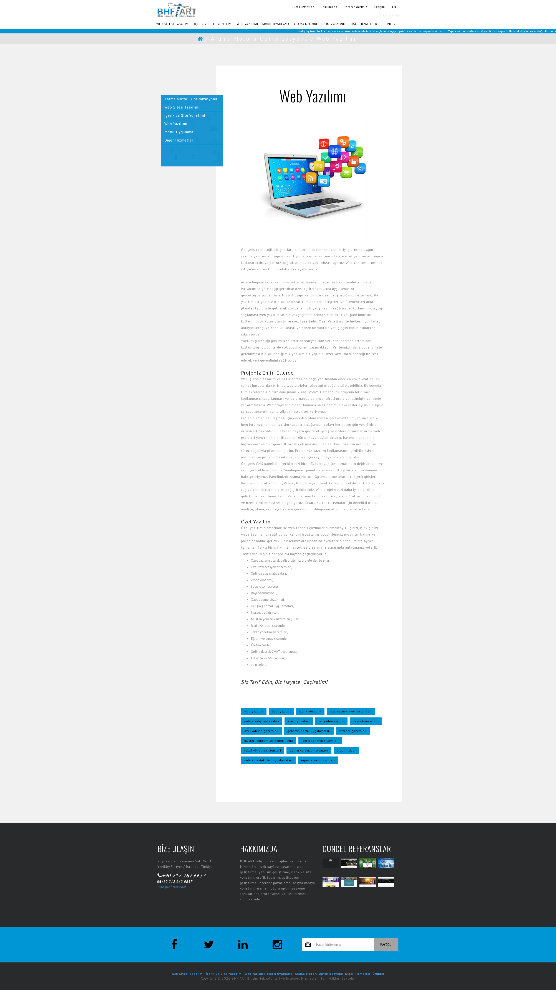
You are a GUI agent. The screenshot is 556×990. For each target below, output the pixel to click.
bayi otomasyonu (365, 721)
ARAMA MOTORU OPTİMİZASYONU (319, 24)
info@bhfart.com (171, 887)
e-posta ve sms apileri (318, 760)
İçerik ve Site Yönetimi (184, 115)
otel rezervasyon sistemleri (351, 711)
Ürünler (378, 974)
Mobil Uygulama (178, 132)
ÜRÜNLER (388, 24)
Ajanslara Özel (391, 16)
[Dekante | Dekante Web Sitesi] (349, 863)
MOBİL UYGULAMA (276, 24)
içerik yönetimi (310, 711)
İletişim (379, 7)
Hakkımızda (329, 7)
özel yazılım (281, 711)
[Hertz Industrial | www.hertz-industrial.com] (386, 863)
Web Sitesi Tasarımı (182, 107)
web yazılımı (253, 711)
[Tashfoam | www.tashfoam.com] (367, 882)
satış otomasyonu (331, 721)
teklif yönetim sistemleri (262, 750)
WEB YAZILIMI (247, 24)
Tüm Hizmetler (303, 7)
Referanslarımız (355, 7)
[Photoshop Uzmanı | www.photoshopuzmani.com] (349, 882)
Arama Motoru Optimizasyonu (260, 38)
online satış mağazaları (261, 721)
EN (394, 7)
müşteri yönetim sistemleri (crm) (268, 741)
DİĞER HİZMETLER (363, 24)
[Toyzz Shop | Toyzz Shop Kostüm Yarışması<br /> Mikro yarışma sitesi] (331, 882)
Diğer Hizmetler (178, 140)
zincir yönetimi (299, 721)
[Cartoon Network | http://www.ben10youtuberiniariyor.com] (367, 863)
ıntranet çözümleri (353, 731)
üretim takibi (346, 750)
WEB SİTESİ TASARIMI (173, 24)
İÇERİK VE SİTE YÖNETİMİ (213, 24)
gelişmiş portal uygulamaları (308, 731)
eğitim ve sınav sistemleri (309, 750)
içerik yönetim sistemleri (320, 741)
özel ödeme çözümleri (261, 731)
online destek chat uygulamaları (268, 760)
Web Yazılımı (175, 123)
